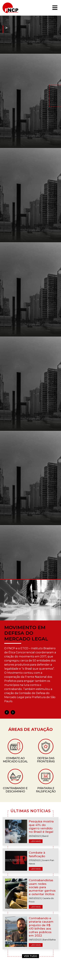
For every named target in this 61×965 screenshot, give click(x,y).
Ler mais (35, 841)
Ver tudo (30, 956)
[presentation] (7, 712)
